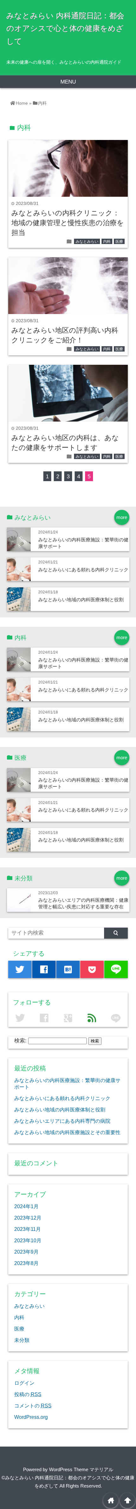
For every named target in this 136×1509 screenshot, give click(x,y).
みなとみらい (87, 241)
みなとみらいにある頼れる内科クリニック (83, 569)
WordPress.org (31, 1417)
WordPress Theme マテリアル (81, 1469)
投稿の (27, 1394)
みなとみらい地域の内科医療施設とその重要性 (67, 1132)
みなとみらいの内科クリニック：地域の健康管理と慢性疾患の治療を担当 (67, 222)
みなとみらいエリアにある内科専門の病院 (62, 1121)
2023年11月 (27, 1229)
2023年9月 (26, 1252)
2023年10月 (27, 1240)
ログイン (24, 1383)
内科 (107, 241)
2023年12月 (27, 1218)
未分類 (21, 1340)
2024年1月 (26, 1206)
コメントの (33, 1405)
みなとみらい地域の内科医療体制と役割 (81, 599)
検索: (20, 1041)
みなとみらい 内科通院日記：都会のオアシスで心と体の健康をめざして (65, 28)
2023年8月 (26, 1263)
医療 (119, 241)
